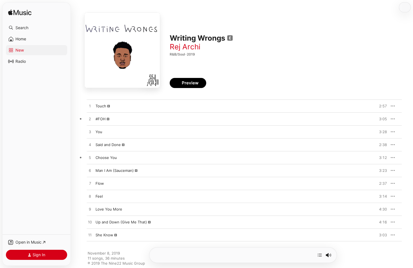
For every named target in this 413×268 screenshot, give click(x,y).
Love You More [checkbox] (109, 209)
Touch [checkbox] (101, 106)
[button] (36, 28)
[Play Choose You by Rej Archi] (90, 157)
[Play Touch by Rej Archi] (90, 106)
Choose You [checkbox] (106, 157)
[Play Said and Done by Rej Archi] (90, 144)
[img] (19, 13)
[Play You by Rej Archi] (90, 132)
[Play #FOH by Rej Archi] (90, 119)
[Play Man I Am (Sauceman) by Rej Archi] (90, 170)
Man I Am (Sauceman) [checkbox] (115, 170)
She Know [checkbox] (104, 235)
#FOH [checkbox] (101, 119)
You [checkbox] (99, 132)
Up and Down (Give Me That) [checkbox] (121, 222)
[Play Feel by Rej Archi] (90, 196)
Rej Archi (185, 46)
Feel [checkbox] (99, 196)
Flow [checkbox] (100, 183)
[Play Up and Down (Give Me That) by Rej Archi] (90, 222)
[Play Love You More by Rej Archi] (90, 209)
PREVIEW (381, 106)
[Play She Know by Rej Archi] (90, 235)
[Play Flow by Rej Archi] (90, 183)
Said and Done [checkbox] (108, 144)
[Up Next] (319, 255)
